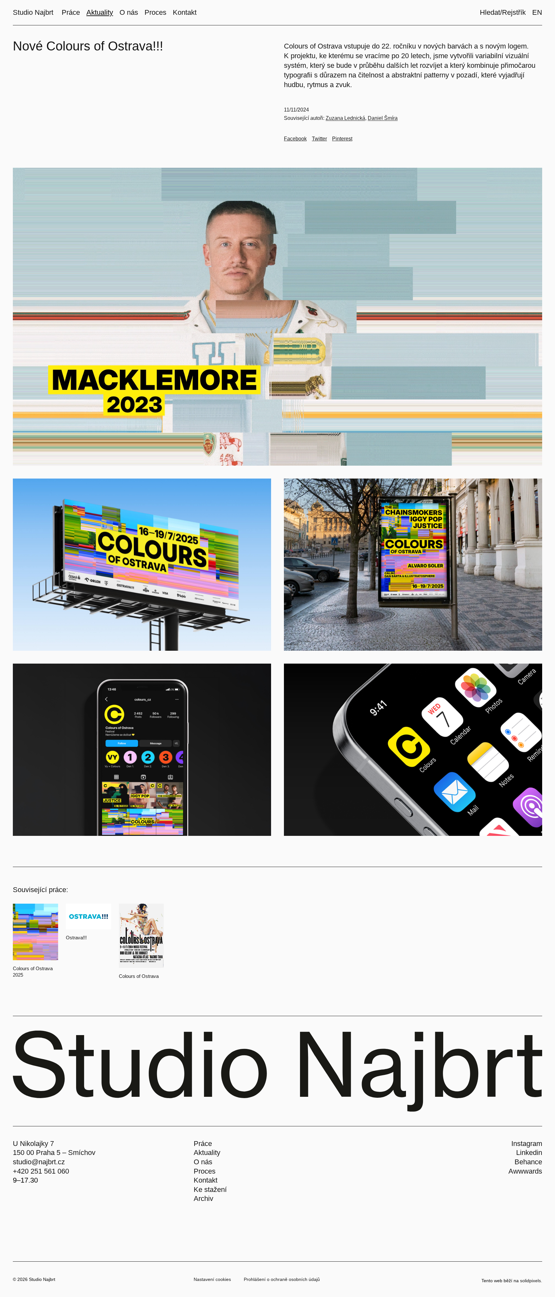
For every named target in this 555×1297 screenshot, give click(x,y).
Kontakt (205, 1180)
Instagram (526, 1144)
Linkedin (529, 1153)
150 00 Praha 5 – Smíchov (54, 1153)
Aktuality (207, 1153)
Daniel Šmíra (383, 118)
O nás (203, 1162)
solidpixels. (531, 1280)
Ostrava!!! (76, 937)
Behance (528, 1162)
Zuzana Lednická (345, 118)
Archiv (203, 1198)
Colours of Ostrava (139, 976)
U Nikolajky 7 (33, 1144)
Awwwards (525, 1171)
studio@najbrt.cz (39, 1162)
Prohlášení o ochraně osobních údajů (282, 1279)
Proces (205, 1171)
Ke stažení (210, 1189)
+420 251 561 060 (41, 1171)
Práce (203, 1144)
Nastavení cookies (212, 1279)
